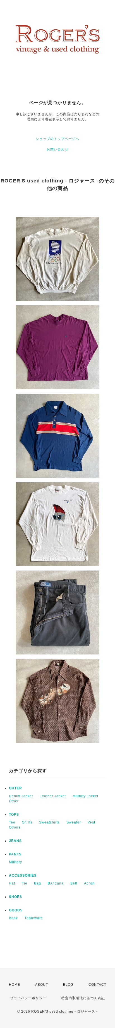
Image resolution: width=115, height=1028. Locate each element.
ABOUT (41, 985)
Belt (73, 883)
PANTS (15, 854)
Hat (12, 883)
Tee (12, 822)
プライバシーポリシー (28, 998)
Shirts (27, 822)
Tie (24, 883)
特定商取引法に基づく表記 (83, 998)
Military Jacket (85, 796)
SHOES (15, 897)
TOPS (14, 814)
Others (15, 827)
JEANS (15, 841)
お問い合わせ (57, 149)
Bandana (56, 883)
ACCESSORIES (23, 875)
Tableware (34, 918)
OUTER (15, 788)
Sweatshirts (49, 822)
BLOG (68, 985)
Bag (37, 883)
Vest (91, 822)
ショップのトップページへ (57, 139)
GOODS (16, 910)
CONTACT (97, 985)
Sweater (73, 822)
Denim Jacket (21, 796)
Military (15, 862)
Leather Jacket (53, 796)
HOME (14, 985)
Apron (89, 883)
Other (14, 801)
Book (13, 918)
